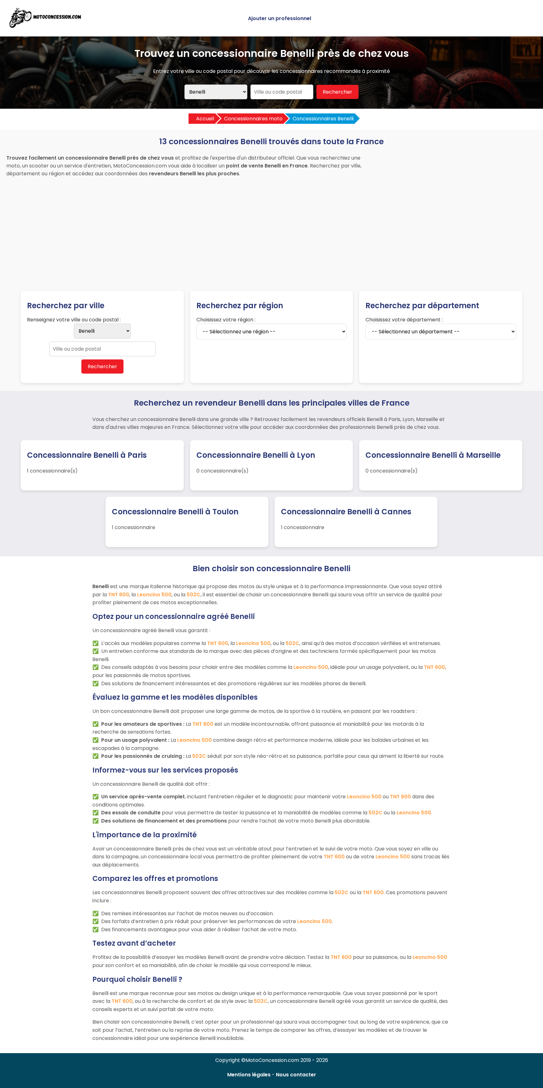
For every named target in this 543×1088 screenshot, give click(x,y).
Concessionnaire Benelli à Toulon (175, 511)
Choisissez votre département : (404, 319)
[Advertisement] (271, 228)
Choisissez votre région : (225, 319)
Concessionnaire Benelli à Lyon (255, 455)
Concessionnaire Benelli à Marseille (433, 455)
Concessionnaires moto (253, 118)
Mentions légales (249, 1074)
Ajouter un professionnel (279, 18)
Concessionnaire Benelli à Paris (87, 455)
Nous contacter (296, 1074)
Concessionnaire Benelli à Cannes (346, 511)
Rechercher (337, 92)
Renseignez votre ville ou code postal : (74, 319)
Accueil (205, 118)
